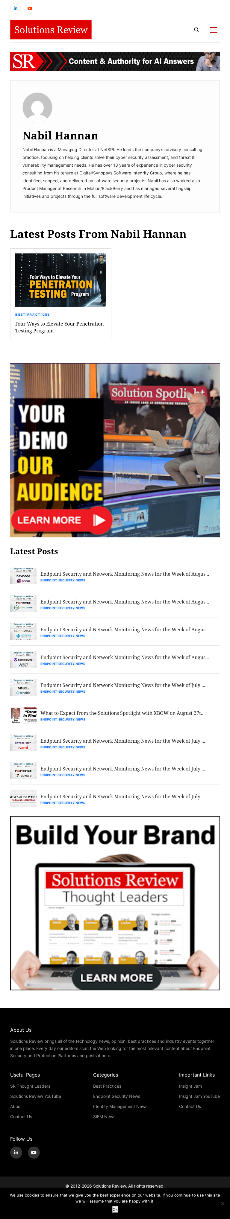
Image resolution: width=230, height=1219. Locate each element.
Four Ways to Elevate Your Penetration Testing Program (59, 327)
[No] (223, 1203)
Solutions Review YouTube (35, 1096)
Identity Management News (120, 1106)
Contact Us (21, 1116)
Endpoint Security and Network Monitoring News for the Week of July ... (122, 685)
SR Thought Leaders (30, 1086)
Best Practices (32, 314)
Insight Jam (190, 1086)
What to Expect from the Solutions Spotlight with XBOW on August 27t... (122, 713)
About (16, 1106)
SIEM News (104, 1116)
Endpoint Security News (62, 580)
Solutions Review (109, 1186)
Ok (115, 1209)
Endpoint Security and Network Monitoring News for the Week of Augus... (124, 574)
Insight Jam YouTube (199, 1096)
